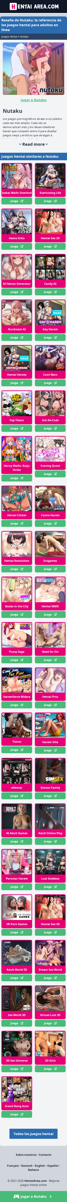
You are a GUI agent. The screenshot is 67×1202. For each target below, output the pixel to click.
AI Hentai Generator (17, 284)
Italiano (33, 1170)
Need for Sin (50, 652)
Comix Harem (50, 515)
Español (52, 1166)
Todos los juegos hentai (33, 1133)
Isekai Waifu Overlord (17, 193)
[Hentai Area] (33, 6)
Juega (14, 201)
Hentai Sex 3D (50, 238)
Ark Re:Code (50, 420)
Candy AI (50, 284)
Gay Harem (50, 329)
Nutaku (24, 36)
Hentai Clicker (16, 515)
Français (13, 1166)
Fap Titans (17, 420)
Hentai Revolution (16, 561)
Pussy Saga (16, 652)
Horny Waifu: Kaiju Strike (17, 468)
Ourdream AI (17, 329)
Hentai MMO (50, 606)
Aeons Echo (17, 238)
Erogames (50, 561)
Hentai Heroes (16, 375)
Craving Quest (50, 466)
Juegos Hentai (9, 36)
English (40, 1166)
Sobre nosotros (26, 1155)
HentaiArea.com (35, 1181)
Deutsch (26, 1166)
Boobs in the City (16, 606)
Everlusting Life (50, 193)
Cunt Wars (50, 375)
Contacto (45, 1155)
